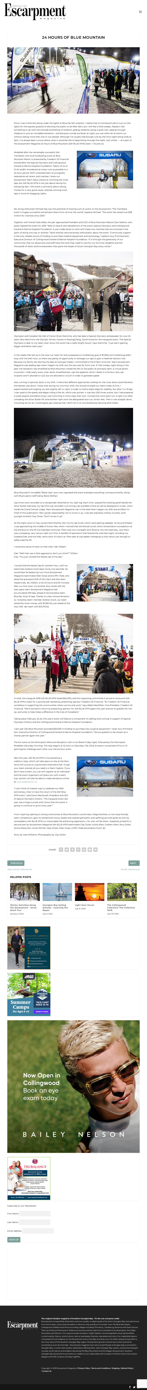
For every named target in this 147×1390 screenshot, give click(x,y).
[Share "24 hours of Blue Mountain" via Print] (95, 850)
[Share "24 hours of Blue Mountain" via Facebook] (61, 850)
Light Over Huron (84, 905)
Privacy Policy (84, 1368)
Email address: (14, 1231)
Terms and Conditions (100, 1368)
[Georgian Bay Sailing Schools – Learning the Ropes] (57, 892)
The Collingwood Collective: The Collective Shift (121, 908)
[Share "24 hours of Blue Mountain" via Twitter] (67, 850)
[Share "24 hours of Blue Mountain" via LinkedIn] (84, 850)
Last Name (12, 1222)
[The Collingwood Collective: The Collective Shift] (122, 892)
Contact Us (46, 1371)
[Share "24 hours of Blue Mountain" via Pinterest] (78, 850)
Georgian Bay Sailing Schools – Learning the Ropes (55, 908)
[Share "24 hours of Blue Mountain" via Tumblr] (72, 850)
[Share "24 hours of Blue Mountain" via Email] (90, 850)
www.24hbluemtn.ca (27, 782)
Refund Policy (127, 1368)
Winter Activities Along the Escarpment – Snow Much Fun (23, 908)
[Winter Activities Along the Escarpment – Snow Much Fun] (25, 892)
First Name (13, 1213)
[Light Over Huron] (89, 892)
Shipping (115, 1368)
